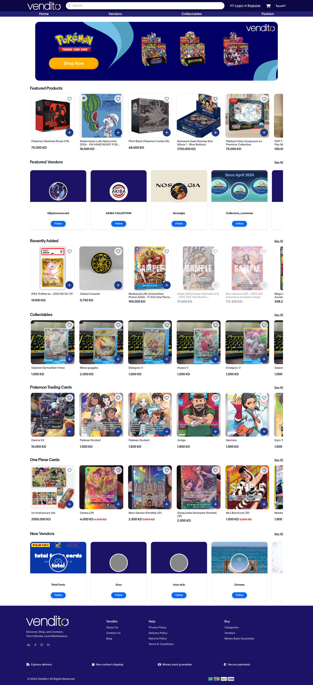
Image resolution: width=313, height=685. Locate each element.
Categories (231, 627)
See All (278, 162)
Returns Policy (158, 638)
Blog (109, 638)
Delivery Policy (158, 633)
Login (239, 5)
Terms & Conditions (161, 644)
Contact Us (113, 633)
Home (44, 14)
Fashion (268, 14)
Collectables (192, 14)
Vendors (115, 14)
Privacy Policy (157, 627)
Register (254, 5)
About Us (112, 627)
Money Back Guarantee (239, 638)
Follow (58, 224)
